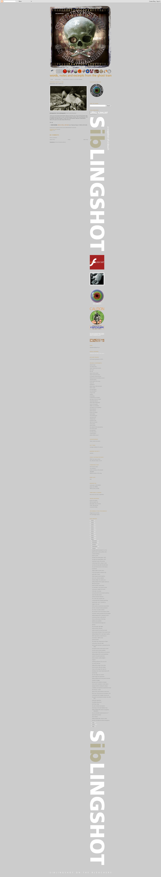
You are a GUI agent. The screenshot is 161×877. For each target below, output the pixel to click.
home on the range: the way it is (99, 669)
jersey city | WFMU (94, 486)
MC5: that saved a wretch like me (99, 635)
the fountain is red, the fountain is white (100, 611)
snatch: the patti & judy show (98, 656)
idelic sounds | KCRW (94, 488)
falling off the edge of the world (99, 665)
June (93, 724)
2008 (92, 539)
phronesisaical (93, 409)
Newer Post (52, 139)
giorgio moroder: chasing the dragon (100, 685)
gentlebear (92, 384)
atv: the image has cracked (98, 674)
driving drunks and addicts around (97, 377)
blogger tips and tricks (94, 512)
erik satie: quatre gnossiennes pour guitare (101, 613)
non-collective (93, 468)
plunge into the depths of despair (99, 682)
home (51, 79)
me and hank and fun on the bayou (100, 566)
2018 (92, 524)
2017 (92, 526)
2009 (92, 537)
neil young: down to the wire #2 (99, 617)
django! (93, 624)
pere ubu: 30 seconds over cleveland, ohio (101, 693)
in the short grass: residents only (99, 572)
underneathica (93, 433)
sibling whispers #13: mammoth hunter (100, 615)
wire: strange (95, 716)
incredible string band (96, 702)
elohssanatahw (93, 379)
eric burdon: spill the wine (97, 637)
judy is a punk (95, 555)
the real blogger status (95, 514)
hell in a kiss (92, 387)
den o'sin (92, 369)
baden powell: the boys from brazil (99, 630)
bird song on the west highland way (99, 707)
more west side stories (97, 594)
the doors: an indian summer (98, 609)
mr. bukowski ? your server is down (99, 587)
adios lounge (92, 364)
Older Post (85, 139)
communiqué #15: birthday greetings (100, 600)
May (93, 726)
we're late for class (94, 466)
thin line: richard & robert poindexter (100, 607)
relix (90, 479)
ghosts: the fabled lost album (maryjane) (100, 720)
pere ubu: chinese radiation (98, 578)
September (94, 546)
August (94, 548)
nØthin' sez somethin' (94, 405)
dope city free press (94, 373)
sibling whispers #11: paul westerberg (100, 654)
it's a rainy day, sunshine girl (98, 598)
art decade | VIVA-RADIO (95, 485)
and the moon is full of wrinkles (98, 650)
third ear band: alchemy (97, 628)
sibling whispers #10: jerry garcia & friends (101, 678)
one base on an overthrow (95, 407)
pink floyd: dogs (95, 704)
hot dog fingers (93, 389)
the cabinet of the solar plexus (96, 427)
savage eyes (92, 418)
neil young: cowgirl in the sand (98, 589)
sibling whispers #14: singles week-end (100, 581)
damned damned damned (97, 596)
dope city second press (95, 374)
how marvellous (93, 391)
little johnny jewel (95, 583)
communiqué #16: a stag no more (99, 563)
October (94, 544)
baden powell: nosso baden (98, 585)
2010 (92, 535)
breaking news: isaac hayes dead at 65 (100, 670)
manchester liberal (94, 400)
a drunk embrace (95, 553)
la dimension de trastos (95, 397)
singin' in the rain (95, 604)
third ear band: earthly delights (98, 657)
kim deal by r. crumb (96, 689)
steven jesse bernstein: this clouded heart (101, 632)
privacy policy (58, 79)
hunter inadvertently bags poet (98, 622)
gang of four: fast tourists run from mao (100, 691)
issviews (91, 453)
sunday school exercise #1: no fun (99, 550)
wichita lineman (95, 639)
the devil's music (93, 428)
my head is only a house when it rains (100, 648)
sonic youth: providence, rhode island (100, 684)
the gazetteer (93, 430)
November (94, 542)
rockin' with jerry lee (94, 505)
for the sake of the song (95, 381)
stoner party (92, 423)
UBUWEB (92, 471)
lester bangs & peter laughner (98, 576)
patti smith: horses (96, 574)
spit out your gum (93, 422)
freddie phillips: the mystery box (99, 579)
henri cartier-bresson (71, 113)
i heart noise (92, 392)
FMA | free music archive (95, 459)
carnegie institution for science (96, 447)
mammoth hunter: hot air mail (98, 561)
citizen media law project (95, 441)
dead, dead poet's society (95, 368)
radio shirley (92, 413)
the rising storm (93, 431)
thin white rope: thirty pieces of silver (100, 641)
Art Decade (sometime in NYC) (96, 359)
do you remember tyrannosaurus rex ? (100, 712)
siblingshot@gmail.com (95, 347)
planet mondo (93, 410)
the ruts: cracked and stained (98, 705)
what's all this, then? (94, 435)
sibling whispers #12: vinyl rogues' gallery (101, 633)
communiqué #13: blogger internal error (100, 695)
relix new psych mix (94, 502)
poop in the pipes (93, 412)
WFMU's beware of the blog (96, 473)
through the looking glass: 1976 (99, 557)
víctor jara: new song (96, 591)
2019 (92, 522)
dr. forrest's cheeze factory (95, 376)
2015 (92, 529)
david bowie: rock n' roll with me (56, 83)
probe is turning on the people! (96, 469)
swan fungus (92, 425)
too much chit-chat (96, 663)
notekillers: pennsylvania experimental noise (101, 687)
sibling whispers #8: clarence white (99, 718)
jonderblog (92, 395)
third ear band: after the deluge (99, 667)
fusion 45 (92, 382)
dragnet (94, 659)
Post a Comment (53, 137)
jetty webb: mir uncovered (95, 503)
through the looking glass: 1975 (99, 559)
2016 (92, 527)
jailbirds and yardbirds (96, 620)
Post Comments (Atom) (61, 142)
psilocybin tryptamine (96, 700)
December (94, 540)
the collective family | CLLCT (96, 460)
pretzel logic (94, 672)
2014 (92, 531)
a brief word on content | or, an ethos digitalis (72, 79)
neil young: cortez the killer (98, 643)
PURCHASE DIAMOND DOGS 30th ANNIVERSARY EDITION (63, 127)
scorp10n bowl (93, 420)
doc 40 (91, 371)
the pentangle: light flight (97, 626)
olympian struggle (96, 680)
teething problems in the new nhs (99, 661)
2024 (92, 520)
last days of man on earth (95, 399)
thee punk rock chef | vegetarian (97, 494)
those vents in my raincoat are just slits (100, 606)
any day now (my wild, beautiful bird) (100, 564)
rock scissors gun (93, 415)
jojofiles (91, 394)
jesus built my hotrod (96, 714)
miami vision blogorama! (95, 402)
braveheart (94, 568)
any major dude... (93, 366)
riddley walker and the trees (98, 570)
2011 (92, 533)
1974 (54, 130)
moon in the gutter (94, 404)
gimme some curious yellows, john (99, 551)
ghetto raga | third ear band (96, 386)
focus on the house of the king (98, 619)
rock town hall (93, 417)
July (93, 722)
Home (69, 139)
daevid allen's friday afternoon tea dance (101, 652)
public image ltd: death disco (98, 676)
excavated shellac (94, 507)
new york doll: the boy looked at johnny (100, 592)
